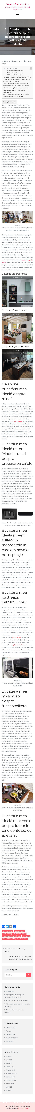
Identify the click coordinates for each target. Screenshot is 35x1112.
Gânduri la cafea (11, 1027)
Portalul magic (10, 1034)
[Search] (28, 975)
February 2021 (10, 1070)
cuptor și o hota (17, 645)
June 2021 (9, 1056)
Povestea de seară (12, 1038)
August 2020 (10, 1084)
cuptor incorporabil (16, 421)
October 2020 (10, 1077)
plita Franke (26, 936)
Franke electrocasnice (19, 933)
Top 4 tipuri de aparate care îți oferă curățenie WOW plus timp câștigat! (20, 958)
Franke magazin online (9, 936)
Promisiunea (10, 991)
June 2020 (9, 1090)
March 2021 (9, 1067)
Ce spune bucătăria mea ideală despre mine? (17, 77)
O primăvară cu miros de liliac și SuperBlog (14, 950)
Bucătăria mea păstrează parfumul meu (16, 88)
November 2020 (11, 1073)
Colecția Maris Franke (17, 73)
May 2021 (9, 1060)
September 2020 (11, 1080)
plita (19, 936)
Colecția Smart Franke (16, 70)
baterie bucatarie (7, 931)
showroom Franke (22, 938)
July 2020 (9, 1087)
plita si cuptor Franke (9, 938)
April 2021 (9, 1063)
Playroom (9, 1031)
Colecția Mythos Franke (17, 75)
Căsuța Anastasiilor (17, 4)
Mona (8, 61)
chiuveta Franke (19, 931)
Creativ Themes (23, 1108)
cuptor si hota (7, 933)
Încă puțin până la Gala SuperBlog (17, 1000)
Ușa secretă (9, 1041)
